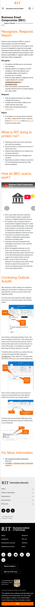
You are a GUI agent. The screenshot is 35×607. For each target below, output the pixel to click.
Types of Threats (9, 23)
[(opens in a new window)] (3, 511)
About (3, 535)
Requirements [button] (5, 496)
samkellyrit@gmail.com (12, 82)
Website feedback (9, 566)
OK (17, 603)
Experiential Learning (8, 543)
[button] (2, 8)
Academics (4, 539)
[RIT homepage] (15, 529)
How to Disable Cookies (22, 600)
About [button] (3, 489)
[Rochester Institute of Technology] (18, 2)
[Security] (15, 483)
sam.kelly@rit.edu (11, 84)
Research (25, 535)
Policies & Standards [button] (8, 492)
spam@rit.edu (6, 356)
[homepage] (2, 23)
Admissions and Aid (7, 546)
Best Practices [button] (6, 500)
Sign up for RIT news (10, 572)
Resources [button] (4, 504)
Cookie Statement (7, 600)
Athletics (25, 543)
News (23, 546)
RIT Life (24, 539)
